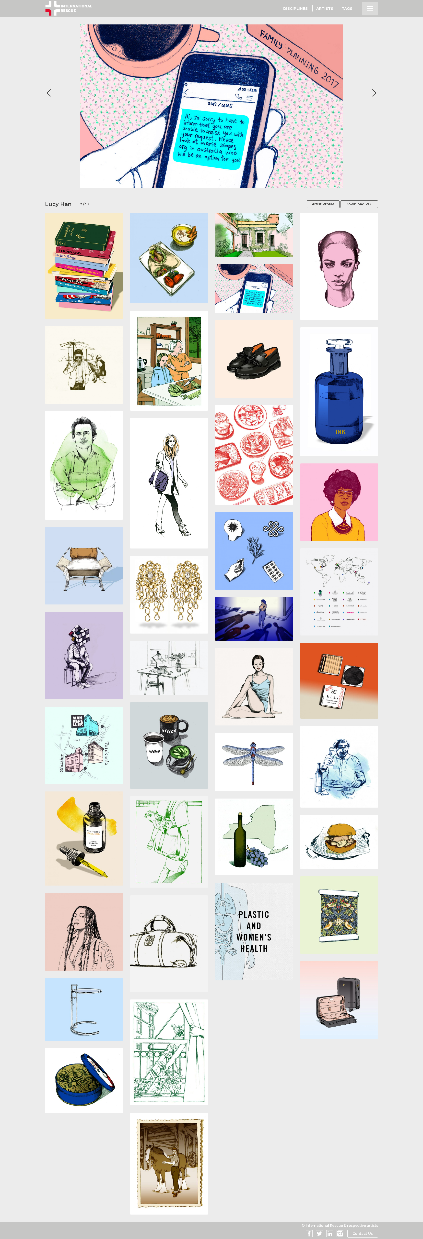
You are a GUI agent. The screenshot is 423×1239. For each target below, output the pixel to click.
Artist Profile (323, 204)
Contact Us (362, 1233)
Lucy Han (58, 204)
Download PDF (359, 204)
